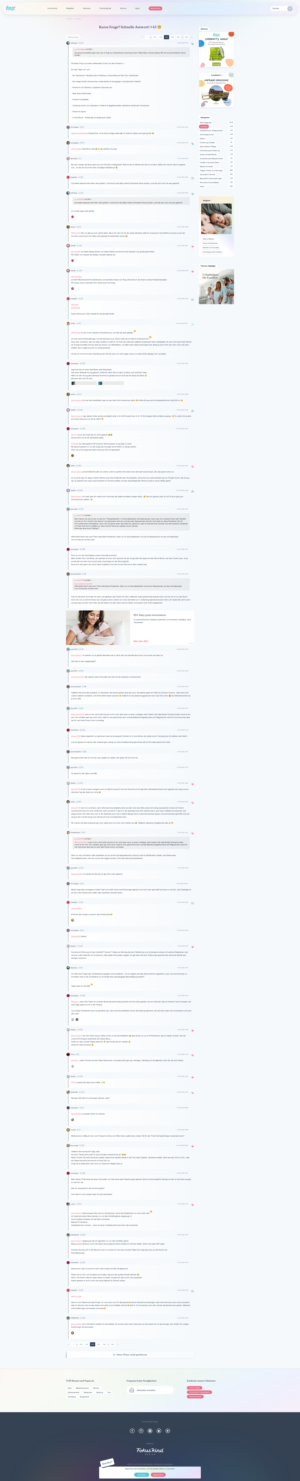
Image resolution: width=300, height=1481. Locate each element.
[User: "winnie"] (68, 227)
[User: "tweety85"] (68, 177)
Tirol (109, 1392)
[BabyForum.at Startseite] (10, 8)
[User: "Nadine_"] (68, 783)
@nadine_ (75, 1060)
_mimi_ (73, 1204)
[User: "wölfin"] (68, 465)
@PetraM (74, 305)
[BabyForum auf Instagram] (150, 1431)
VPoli (72, 1054)
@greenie (75, 133)
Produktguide (105, 8)
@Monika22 (76, 233)
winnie (73, 227)
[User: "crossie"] (68, 1130)
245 (172, 37)
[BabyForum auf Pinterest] (141, 1431)
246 (178, 37)
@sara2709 (75, 736)
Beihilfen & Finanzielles (211, 248)
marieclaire (74, 1108)
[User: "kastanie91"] (68, 1092)
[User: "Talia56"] (68, 410)
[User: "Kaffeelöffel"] (68, 1235)
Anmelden (141, 1474)
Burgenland (84, 1397)
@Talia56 (74, 444)
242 (154, 37)
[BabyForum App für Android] (167, 1431)
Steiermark (88, 1392)
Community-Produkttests (199, 1392)
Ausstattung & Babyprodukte (212, 158)
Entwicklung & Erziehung (210, 150)
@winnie (74, 435)
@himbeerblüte (77, 874)
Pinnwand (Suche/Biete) (210, 182)
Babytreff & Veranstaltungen (211, 178)
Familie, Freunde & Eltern (210, 162)
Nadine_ (73, 783)
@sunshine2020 (77, 677)
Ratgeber (70, 8)
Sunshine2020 (76, 574)
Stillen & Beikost (208, 239)
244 (166, 37)
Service (123, 8)
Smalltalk (204, 126)
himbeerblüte (75, 832)
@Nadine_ (75, 1002)
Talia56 (73, 410)
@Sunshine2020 (77, 714)
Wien (70, 1388)
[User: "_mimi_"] (68, 1204)
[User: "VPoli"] (68, 1054)
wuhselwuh (75, 363)
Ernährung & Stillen (208, 142)
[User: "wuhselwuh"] (68, 363)
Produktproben (195, 1396)
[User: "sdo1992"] (77, 1019)
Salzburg (99, 1392)
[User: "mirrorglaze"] (68, 127)
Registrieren (155, 8)
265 (186, 37)
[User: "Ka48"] (72, 1332)
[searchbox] (281, 8)
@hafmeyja (83, 133)
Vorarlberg (72, 1397)
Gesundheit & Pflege (208, 146)
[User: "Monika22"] (68, 158)
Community (52, 8)
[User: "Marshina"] (68, 968)
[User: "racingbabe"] (68, 143)
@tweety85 (75, 252)
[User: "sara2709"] (68, 509)
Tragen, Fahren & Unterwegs (211, 170)
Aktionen (87, 8)
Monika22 (74, 158)
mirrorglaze (80, 49)
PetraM (73, 246)
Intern (202, 186)
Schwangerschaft (207, 134)
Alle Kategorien (206, 122)
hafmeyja (74, 43)
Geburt (203, 138)
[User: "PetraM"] (68, 245)
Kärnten (96, 1388)
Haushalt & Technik (208, 174)
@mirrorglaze (76, 149)
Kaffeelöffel (75, 1235)
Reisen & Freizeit (207, 166)
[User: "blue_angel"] (68, 1145)
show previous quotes (83, 584)
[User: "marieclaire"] (68, 1108)
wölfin (73, 466)
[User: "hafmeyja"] (68, 43)
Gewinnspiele (194, 1388)
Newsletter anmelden (146, 1390)
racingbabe (75, 143)
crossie (73, 1130)
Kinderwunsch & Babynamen (212, 130)
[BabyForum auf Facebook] (132, 1431)
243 (160, 37)
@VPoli (74, 1082)
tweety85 (74, 177)
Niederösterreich (82, 1388)
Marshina (74, 968)
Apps (137, 8)
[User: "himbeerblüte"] (68, 832)
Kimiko (73, 323)
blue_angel (74, 1145)
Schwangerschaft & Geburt (212, 252)
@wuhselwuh (76, 400)
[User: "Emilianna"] (72, 920)
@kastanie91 (76, 1114)
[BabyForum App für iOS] (159, 1431)
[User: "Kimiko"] (68, 323)
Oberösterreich (73, 1392)
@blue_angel (76, 1296)
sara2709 (74, 509)
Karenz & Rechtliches (208, 154)
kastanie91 (74, 1092)
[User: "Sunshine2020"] (68, 574)
